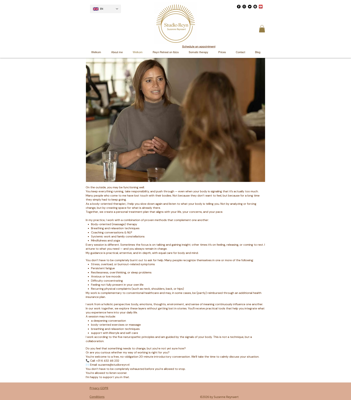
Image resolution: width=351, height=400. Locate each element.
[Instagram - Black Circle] (244, 6)
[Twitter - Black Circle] (250, 6)
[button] (262, 29)
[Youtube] (261, 6)
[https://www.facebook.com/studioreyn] (239, 6)
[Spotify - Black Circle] (255, 6)
